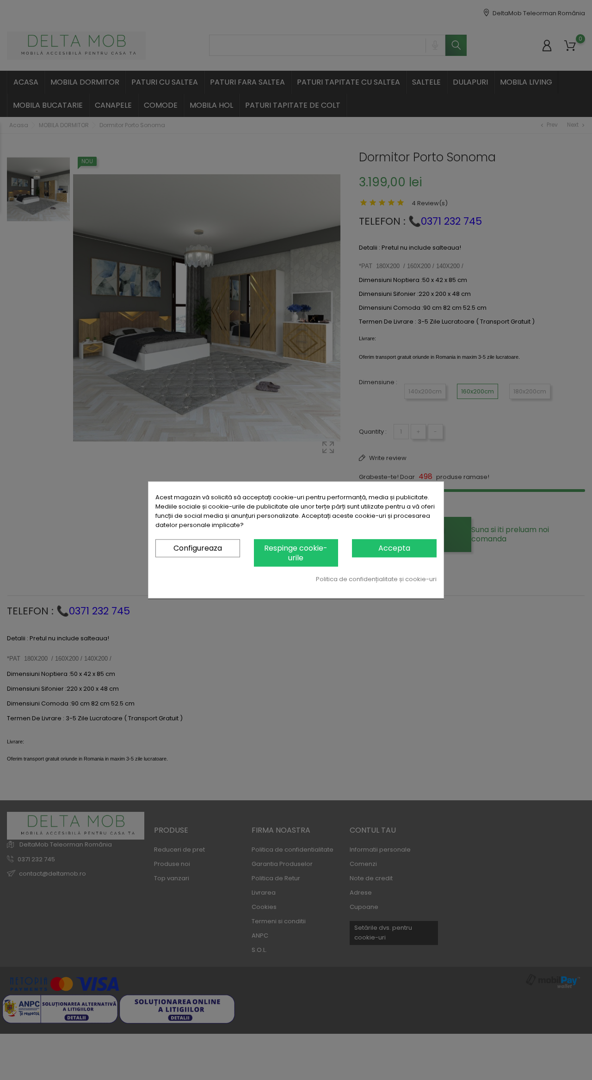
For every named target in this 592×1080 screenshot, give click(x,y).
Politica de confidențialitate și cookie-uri (376, 579)
